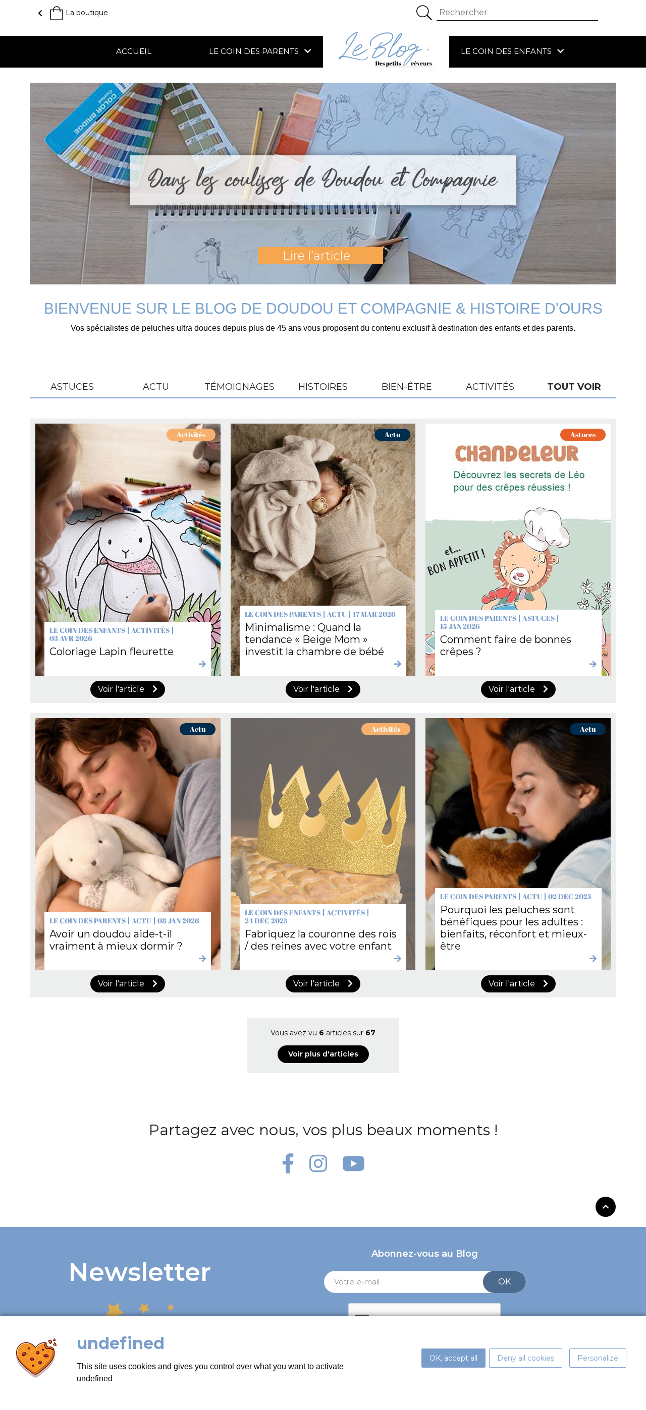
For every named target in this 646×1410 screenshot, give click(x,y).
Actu (156, 387)
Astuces (72, 387)
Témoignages (239, 387)
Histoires (323, 387)
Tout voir (574, 387)
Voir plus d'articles (323, 1054)
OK (504, 1281)
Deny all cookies (525, 1358)
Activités (490, 387)
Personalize (597, 1358)
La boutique (87, 12)
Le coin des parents (255, 51)
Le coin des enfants (507, 51)
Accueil (133, 51)
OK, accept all (453, 1358)
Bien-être (407, 387)
